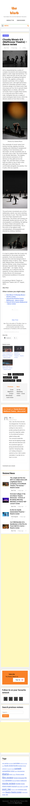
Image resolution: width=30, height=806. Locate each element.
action (7, 763)
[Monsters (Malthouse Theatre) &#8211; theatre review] (19, 349)
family (10, 774)
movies (18, 784)
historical (14, 780)
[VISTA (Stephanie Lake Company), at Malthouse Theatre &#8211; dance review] (8, 349)
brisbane (20, 766)
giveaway (8, 780)
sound (18, 380)
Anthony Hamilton (18, 374)
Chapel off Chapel (10, 768)
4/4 (10, 374)
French (3, 780)
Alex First (6, 47)
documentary (21, 771)
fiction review (20, 774)
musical (14, 786)
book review (9, 766)
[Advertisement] (15, 600)
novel (24, 786)
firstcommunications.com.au (11, 332)
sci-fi (16, 789)
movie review (8, 783)
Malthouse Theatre (9, 380)
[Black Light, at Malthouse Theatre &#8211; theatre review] (8, 362)
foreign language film (20, 778)
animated (11, 763)
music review (20, 786)
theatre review (16, 792)
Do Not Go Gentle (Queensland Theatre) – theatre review (17, 512)
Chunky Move (7, 377)
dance (15, 377)
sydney (3, 792)
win (7, 794)
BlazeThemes (18, 803)
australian (16, 763)
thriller (3, 794)
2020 (3, 763)
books (16, 766)
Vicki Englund (14, 516)
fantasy (14, 774)
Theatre (5, 35)
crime (12, 771)
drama (5, 774)
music (9, 786)
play (27, 786)
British (24, 765)
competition (6, 771)
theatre (8, 792)
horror (18, 780)
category (4, 769)
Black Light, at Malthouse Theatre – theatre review (7, 367)
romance (13, 789)
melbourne (23, 780)
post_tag (6, 789)
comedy (17, 768)
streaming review (22, 789)
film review (7, 777)
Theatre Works (25, 792)
